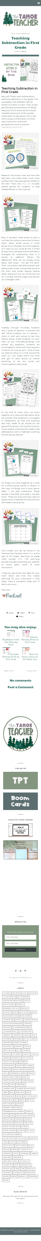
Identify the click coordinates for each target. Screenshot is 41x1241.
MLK (16, 1100)
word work (33, 1176)
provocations (8, 1119)
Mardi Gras (20, 1092)
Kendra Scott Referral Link (20, 978)
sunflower (7, 1157)
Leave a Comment (20, 51)
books (33, 1012)
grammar (23, 1062)
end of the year (8, 1050)
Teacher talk (24, 1161)
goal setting (27, 1058)
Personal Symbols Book (12, 1107)
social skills (8, 1146)
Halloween (29, 1065)
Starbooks (7, 1153)
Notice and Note (9, 1104)
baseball (20, 1004)
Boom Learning (25, 1016)
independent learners (18, 1073)
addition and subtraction (12, 1000)
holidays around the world (23, 1069)
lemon (5, 1092)
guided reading (8, 1065)
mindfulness (7, 1100)
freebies (6, 1058)
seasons (21, 1130)
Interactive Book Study (11, 1081)
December (18, 1039)
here (31, 553)
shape (5, 1142)
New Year (30, 1100)
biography (7, 1012)
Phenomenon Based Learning (13, 1111)
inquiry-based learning (11, 1077)
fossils (34, 1054)
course (26, 1035)
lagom (5, 1084)
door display (8, 1046)
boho (15, 1012)
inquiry (31, 1073)
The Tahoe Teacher (22, 1230)
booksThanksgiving (10, 1016)
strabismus (24, 1153)
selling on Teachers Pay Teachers (15, 1138)
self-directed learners (11, 1134)
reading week (8, 1123)
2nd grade (16, 993)
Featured (25, 1050)
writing (6, 1180)
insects (25, 1077)
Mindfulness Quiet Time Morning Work (11, 642)
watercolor (29, 1172)
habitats (20, 1065)
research (18, 1123)
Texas (17, 1165)
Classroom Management (21, 1027)
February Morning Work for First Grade (29, 639)
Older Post (32, 671)
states (15, 1153)
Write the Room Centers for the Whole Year (30, 657)
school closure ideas (11, 1126)
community (7, 1035)
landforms (21, 1084)
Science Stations (9, 1130)
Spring (14, 1149)
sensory (33, 1138)
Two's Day (30, 1169)
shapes (12, 1142)
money (22, 1100)
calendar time (8, 1020)
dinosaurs (7, 1042)
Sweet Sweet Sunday (10, 1161)
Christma (27, 1023)
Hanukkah (6, 1069)
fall (18, 1050)
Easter (27, 1046)
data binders (7, 1039)
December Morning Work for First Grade (10, 657)
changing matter (30, 1020)
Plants (5, 1115)
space (31, 1146)
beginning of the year (11, 1008)
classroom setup (25, 1031)
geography (16, 1058)
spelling (6, 1149)
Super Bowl (17, 1157)
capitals (19, 1020)
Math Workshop (23, 34)
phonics (29, 1111)
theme (17, 1169)
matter (19, 1096)
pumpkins (19, 1119)
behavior (25, 1008)
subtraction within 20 (11, 127)
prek (12, 1115)
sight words (21, 1142)
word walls (23, 1176)
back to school (9, 1004)
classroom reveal (10, 1031)
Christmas (7, 1027)
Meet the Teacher (30, 1096)
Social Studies (21, 1146)
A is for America (9, 997)
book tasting (24, 1012)
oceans (19, 1104)
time (23, 1169)
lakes (12, 1084)
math (13, 34)
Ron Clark (28, 1123)
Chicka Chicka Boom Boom (12, 1023)
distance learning (20, 1042)
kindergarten (28, 1081)
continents (17, 1035)
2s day (24, 993)
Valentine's (7, 1172)
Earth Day (18, 1046)
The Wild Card (8, 1169)
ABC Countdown (23, 997)
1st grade (6, 993)
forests (26, 1054)
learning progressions (25, 1088)
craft (34, 1035)
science (24, 1126)
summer (34, 1153)
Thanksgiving (26, 1165)
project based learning (25, 1115)
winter (13, 1176)
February (6, 1054)
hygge (5, 1073)
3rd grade (33, 993)
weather (6, 1176)
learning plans (8, 1088)
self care (30, 1130)
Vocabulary (18, 1172)
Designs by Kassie (20, 1232)
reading (28, 1119)
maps (12, 1092)
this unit (26, 184)
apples (26, 1000)
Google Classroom (10, 1062)
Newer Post (9, 671)
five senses (16, 1054)
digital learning (30, 1039)
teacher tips (7, 1165)
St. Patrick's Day (25, 1149)
